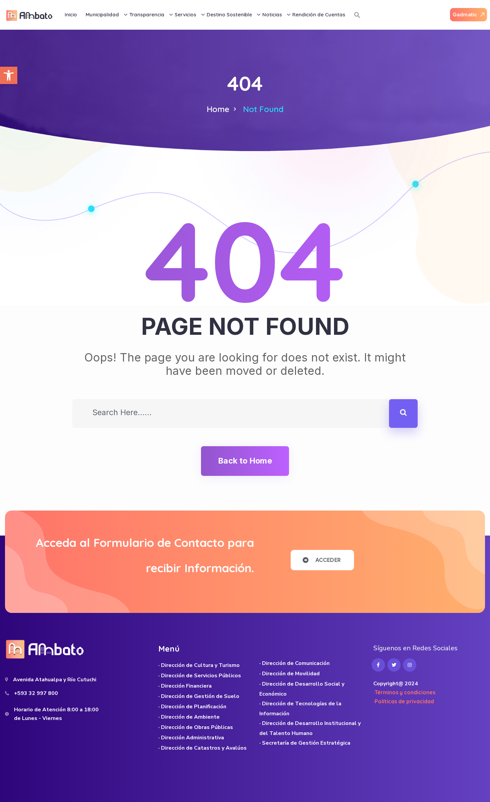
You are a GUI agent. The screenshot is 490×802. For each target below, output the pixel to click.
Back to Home (245, 461)
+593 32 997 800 (36, 693)
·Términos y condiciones (404, 692)
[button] (8, 75)
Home (218, 109)
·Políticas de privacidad (403, 701)
